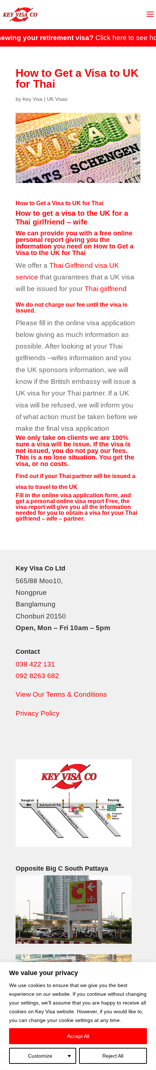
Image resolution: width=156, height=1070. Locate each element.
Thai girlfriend (106, 289)
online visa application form (80, 495)
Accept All (78, 1036)
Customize (40, 1056)
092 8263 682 (37, 676)
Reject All (112, 1056)
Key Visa (32, 99)
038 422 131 (35, 664)
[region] (78, 1016)
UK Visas (57, 99)
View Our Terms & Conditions (61, 694)
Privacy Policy (37, 713)
